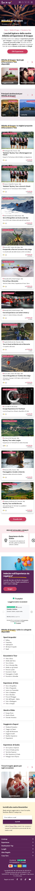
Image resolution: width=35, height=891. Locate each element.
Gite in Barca (9, 659)
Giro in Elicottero (10, 695)
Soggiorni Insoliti (10, 734)
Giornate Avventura (11, 718)
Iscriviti (17, 822)
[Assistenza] (22, 2)
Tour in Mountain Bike (12, 665)
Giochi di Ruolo (10, 715)
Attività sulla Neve (10, 661)
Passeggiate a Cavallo (12, 674)
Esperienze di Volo (10, 683)
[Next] (31, 62)
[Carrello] (25, 2)
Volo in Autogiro (10, 704)
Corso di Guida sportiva (12, 750)
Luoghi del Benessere (12, 731)
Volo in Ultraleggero (11, 701)
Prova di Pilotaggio (11, 697)
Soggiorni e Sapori (10, 724)
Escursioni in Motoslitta (12, 676)
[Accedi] (28, 2)
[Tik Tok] (25, 879)
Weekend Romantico (11, 727)
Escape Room (9, 713)
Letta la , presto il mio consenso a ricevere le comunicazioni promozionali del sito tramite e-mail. (18, 828)
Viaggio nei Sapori (11, 729)
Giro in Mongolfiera (11, 686)
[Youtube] (30, 879)
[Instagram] (21, 879)
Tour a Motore (10, 663)
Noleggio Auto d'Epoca (12, 757)
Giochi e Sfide (9, 710)
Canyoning (8, 642)
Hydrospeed (9, 645)
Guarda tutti (17, 519)
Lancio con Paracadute (12, 690)
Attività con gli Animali (12, 667)
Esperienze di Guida (11, 745)
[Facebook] (17, 879)
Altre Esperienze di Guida (13, 754)
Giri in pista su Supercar (12, 748)
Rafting (7, 640)
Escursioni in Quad (11, 672)
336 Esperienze (17, 51)
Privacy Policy (13, 826)
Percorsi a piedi (10, 670)
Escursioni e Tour (10, 656)
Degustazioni (9, 738)
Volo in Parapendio (11, 688)
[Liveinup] (6, 2)
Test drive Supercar (11, 752)
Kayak (7, 649)
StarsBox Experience (11, 736)
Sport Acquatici (9, 637)
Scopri (10, 589)
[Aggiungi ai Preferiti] (32, 134)
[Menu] (32, 2)
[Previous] (28, 62)
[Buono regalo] (19, 2)
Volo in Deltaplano (11, 692)
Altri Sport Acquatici (11, 647)
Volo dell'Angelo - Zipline (13, 699)
